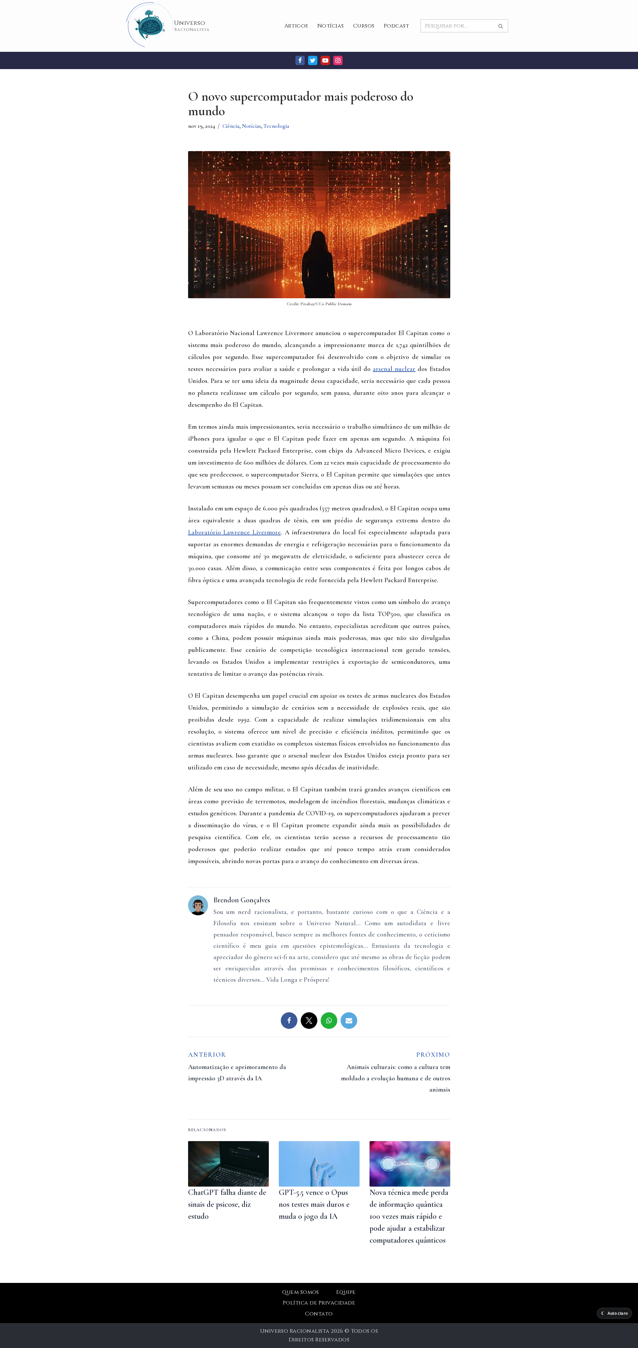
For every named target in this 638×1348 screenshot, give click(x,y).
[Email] (349, 1020)
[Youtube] (325, 60)
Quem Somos (300, 1292)
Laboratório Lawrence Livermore (234, 532)
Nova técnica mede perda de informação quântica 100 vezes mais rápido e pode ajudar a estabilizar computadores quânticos (409, 1216)
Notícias (330, 26)
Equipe (346, 1292)
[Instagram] (338, 60)
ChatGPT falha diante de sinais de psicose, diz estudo (227, 1204)
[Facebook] (300, 60)
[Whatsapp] (329, 1020)
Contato (319, 1313)
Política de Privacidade (319, 1302)
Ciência (230, 126)
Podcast (396, 26)
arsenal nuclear (394, 369)
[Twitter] (312, 60)
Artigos (296, 26)
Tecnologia (276, 126)
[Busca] (500, 26)
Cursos (363, 26)
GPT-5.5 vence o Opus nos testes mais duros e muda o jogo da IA (314, 1204)
